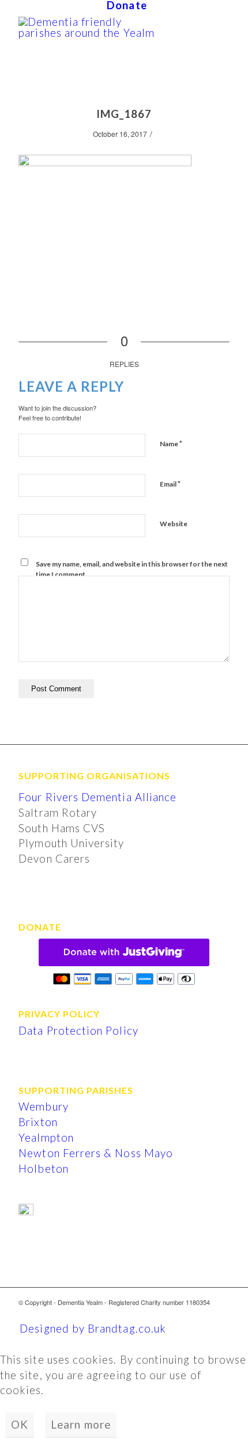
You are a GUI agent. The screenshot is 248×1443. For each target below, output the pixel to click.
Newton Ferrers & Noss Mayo (95, 1153)
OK (19, 1424)
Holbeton (43, 1168)
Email (170, 483)
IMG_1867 (124, 114)
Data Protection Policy (78, 1030)
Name (171, 443)
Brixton (37, 1122)
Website (173, 523)
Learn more (81, 1424)
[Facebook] (221, 1314)
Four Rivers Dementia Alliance (97, 797)
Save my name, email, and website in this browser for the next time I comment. (132, 569)
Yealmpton (46, 1137)
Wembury (43, 1106)
